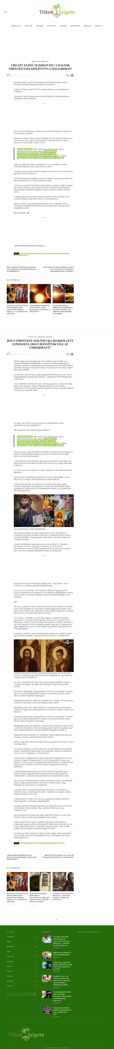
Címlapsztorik (36, 61)
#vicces (46, 151)
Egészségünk (75, 26)
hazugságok (33, 843)
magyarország (43, 253)
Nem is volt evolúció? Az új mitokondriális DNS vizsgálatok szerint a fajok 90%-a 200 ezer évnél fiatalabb (17, 310)
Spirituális (87, 26)
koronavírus (34, 253)
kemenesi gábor (25, 253)
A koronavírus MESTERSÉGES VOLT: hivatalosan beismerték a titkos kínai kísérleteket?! (22, 857)
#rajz (31, 158)
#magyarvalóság (23, 158)
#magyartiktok (22, 153)
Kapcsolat (99, 26)
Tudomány (63, 26)
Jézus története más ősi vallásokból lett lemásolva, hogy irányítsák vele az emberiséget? (21, 269)
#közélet (55, 156)
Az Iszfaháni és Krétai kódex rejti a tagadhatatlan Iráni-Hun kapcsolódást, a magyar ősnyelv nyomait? (40, 897)
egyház (27, 843)
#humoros (53, 151)
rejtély (45, 843)
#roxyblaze (52, 153)
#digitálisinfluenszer (24, 156)
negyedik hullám (63, 253)
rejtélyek (51, 843)
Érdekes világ (16, 26)
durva (22, 843)
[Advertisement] (57, 43)
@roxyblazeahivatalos (25, 149)
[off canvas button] (5, 12)
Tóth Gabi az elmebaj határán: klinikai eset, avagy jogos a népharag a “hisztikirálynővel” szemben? (58, 269)
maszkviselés (53, 253)
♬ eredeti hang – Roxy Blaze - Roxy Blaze (48, 158)
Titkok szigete (19, 75)
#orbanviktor (47, 156)
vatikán (62, 843)
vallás (57, 843)
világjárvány (24, 255)
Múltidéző (39, 26)
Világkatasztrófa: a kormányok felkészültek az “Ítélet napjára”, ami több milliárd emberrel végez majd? (63, 310)
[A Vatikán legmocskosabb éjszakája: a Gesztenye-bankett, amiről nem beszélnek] (63, 881)
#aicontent (44, 153)
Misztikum (28, 26)
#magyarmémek (33, 153)
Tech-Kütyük (51, 26)
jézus (40, 843)
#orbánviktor (37, 156)
